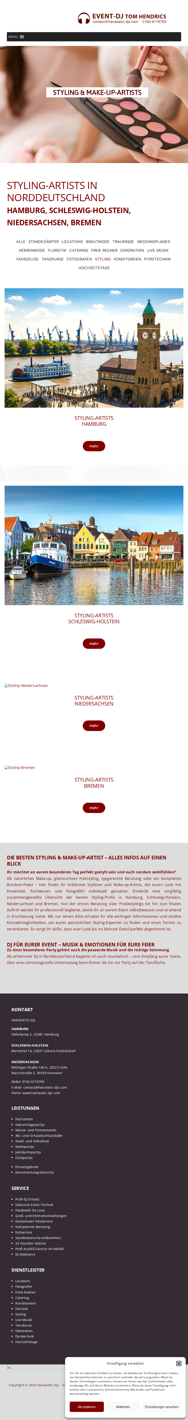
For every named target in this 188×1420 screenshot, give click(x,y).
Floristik (21, 1309)
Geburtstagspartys (30, 1124)
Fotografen (23, 1286)
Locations (22, 1281)
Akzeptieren (87, 1407)
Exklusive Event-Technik (34, 1205)
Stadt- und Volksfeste (32, 1141)
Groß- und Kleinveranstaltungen (41, 1216)
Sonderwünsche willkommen (38, 1238)
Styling (20, 1314)
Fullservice (23, 1232)
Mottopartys (25, 1146)
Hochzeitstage (26, 1342)
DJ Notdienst (25, 1254)
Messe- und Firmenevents (36, 1130)
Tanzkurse (23, 1325)
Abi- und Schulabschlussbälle (39, 1135)
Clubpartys (24, 1157)
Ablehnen (123, 1407)
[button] (179, 1363)
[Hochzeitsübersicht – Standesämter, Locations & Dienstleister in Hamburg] (94, 290)
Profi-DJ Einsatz (27, 1199)
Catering (22, 1298)
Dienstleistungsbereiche (34, 1172)
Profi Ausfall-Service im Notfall (39, 1249)
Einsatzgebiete (27, 1167)
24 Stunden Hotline (30, 1243)
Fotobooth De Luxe (30, 1210)
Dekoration (24, 1331)
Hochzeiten (24, 1119)
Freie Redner (25, 1292)
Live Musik (23, 1320)
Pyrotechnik (24, 1336)
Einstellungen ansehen (162, 1407)
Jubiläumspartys (28, 1152)
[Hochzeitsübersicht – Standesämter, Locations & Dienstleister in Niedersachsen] (26, 685)
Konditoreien (25, 1303)
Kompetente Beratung (32, 1227)
